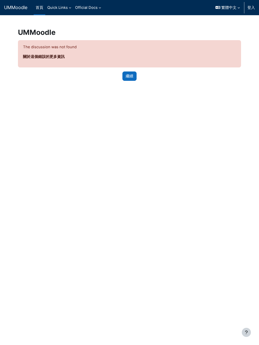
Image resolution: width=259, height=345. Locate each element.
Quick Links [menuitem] (57, 7)
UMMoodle (16, 7)
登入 (251, 7)
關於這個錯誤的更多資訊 (44, 56)
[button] (227, 7)
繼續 (129, 76)
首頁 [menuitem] (39, 7)
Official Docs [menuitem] (86, 7)
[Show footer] (246, 332)
